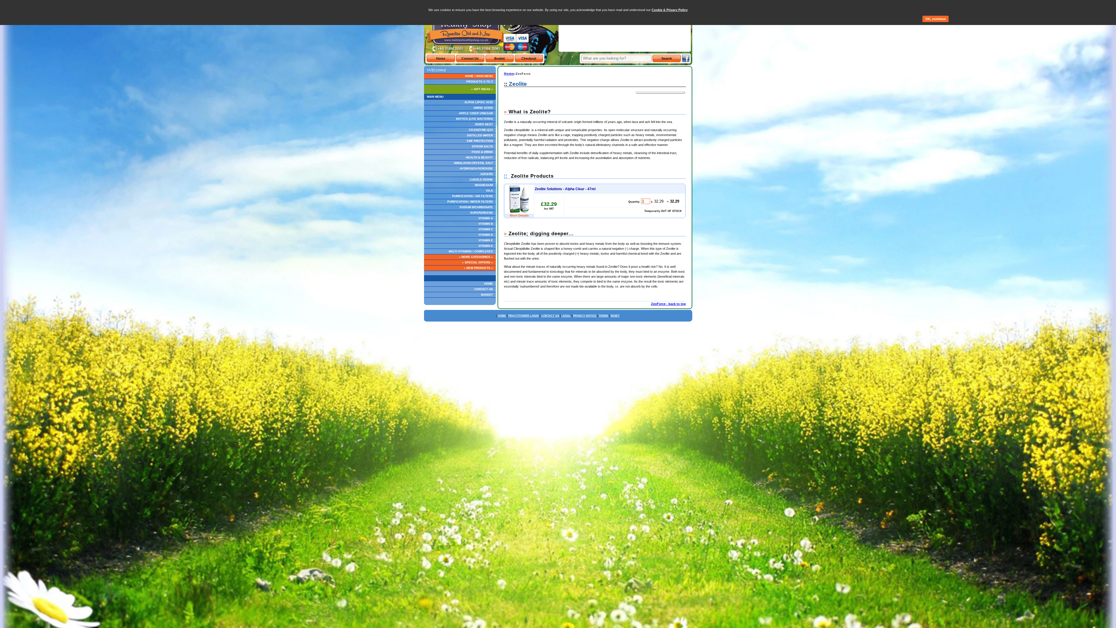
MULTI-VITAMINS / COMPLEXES (471, 251)
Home (509, 73)
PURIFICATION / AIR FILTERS (472, 196)
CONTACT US (483, 289)
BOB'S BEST (484, 124)
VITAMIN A (485, 218)
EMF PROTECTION (480, 140)
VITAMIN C (485, 229)
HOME (488, 283)
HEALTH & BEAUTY (479, 157)
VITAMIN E (485, 240)
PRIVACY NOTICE (584, 315)
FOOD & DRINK (482, 152)
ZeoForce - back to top (668, 304)
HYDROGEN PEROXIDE (476, 168)
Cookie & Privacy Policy (670, 10)
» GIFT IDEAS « (482, 89)
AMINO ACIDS (483, 107)
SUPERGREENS (481, 212)
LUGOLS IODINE (481, 179)
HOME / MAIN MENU (479, 76)
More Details (519, 215)
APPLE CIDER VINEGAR (476, 113)
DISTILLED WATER (480, 135)
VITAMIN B (485, 223)
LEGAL (566, 315)
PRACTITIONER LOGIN (523, 315)
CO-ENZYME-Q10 (481, 129)
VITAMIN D (485, 234)
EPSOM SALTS (482, 146)
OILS (489, 190)
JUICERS (486, 174)
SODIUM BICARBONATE (476, 207)
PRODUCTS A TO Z (479, 81)
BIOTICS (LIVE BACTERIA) (474, 118)
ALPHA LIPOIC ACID (478, 102)
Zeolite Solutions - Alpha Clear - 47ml (565, 189)
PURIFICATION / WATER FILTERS (470, 201)
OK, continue (935, 19)
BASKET (487, 294)
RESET (615, 315)
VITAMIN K (485, 245)
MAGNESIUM (484, 185)
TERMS (603, 315)
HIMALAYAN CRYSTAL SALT (473, 163)
